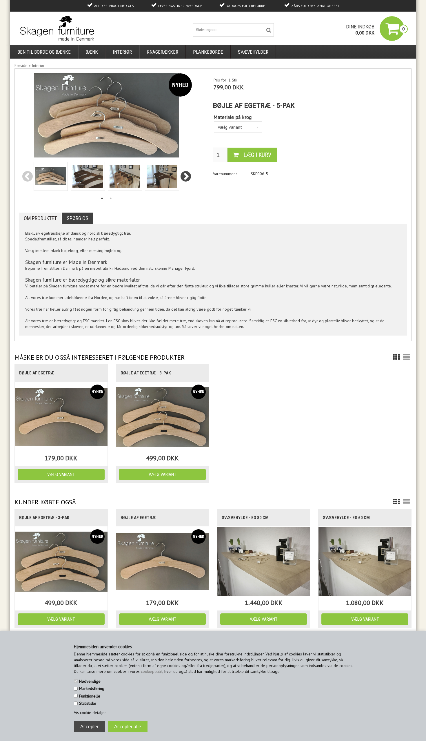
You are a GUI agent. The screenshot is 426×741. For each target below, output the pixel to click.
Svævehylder (253, 52)
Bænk (91, 52)
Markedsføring (91, 688)
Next (186, 177)
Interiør (122, 52)
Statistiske (87, 703)
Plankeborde (208, 52)
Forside (21, 65)
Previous (27, 177)
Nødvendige (90, 681)
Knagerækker (162, 52)
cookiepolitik (152, 671)
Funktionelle (89, 696)
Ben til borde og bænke (44, 52)
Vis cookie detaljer (90, 712)
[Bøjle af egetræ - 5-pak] (51, 176)
